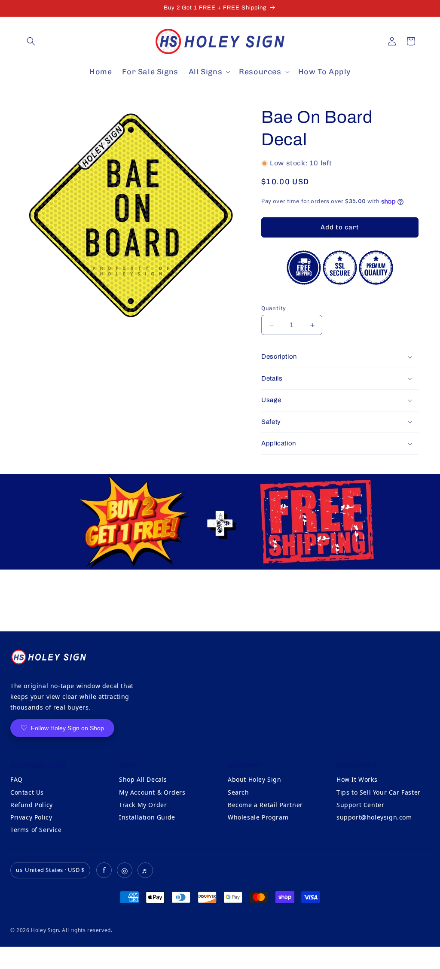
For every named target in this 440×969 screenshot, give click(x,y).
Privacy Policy (31, 817)
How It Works (356, 779)
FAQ (16, 779)
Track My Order (143, 805)
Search (238, 792)
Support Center (360, 805)
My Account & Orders (152, 792)
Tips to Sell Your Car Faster (378, 792)
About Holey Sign (254, 779)
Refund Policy (31, 805)
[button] (30, 41)
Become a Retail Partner (265, 805)
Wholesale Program (258, 817)
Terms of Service (36, 830)
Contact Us (27, 792)
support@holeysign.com (374, 817)
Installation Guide (147, 817)
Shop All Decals (143, 779)
